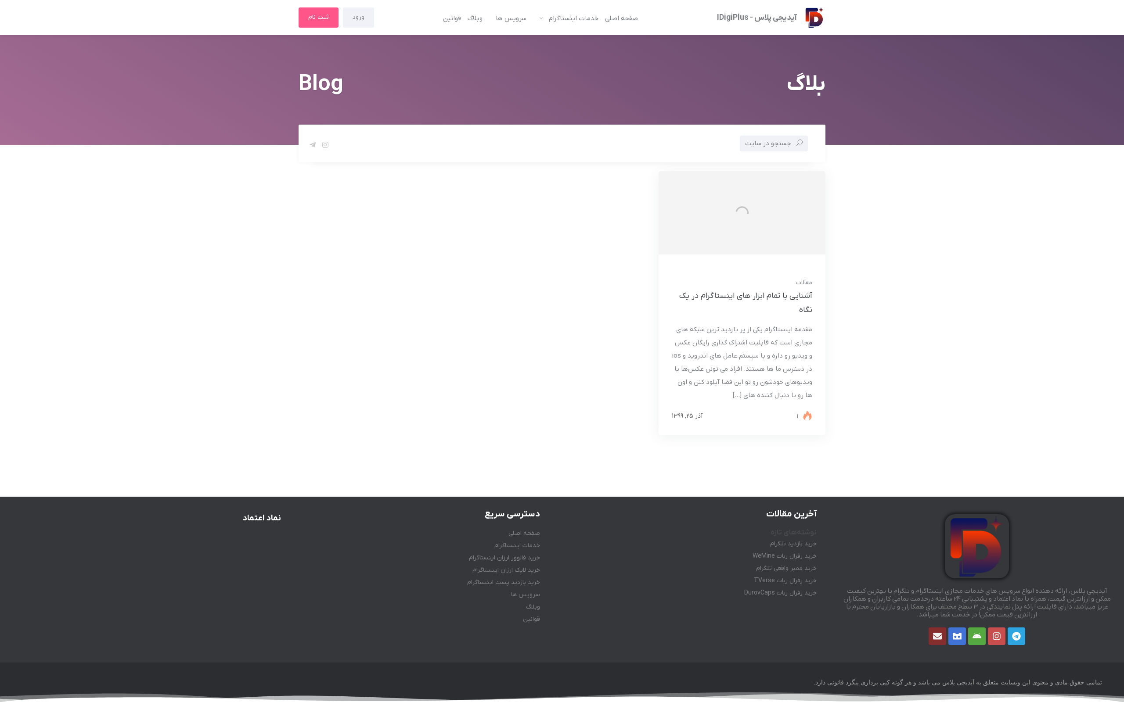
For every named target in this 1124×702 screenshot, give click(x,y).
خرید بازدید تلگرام (793, 544)
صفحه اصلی (621, 18)
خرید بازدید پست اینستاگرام (503, 582)
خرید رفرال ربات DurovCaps (780, 593)
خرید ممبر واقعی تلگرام (786, 568)
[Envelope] (937, 636)
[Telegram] (1016, 636)
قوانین (452, 18)
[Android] (977, 636)
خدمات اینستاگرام (573, 18)
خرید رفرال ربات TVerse (785, 581)
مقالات (804, 283)
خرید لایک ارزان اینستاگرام (506, 570)
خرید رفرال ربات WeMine (785, 556)
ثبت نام (318, 17)
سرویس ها (511, 18)
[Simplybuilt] (957, 636)
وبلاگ (475, 18)
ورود (358, 17)
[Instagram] (996, 636)
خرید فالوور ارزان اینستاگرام (504, 558)
